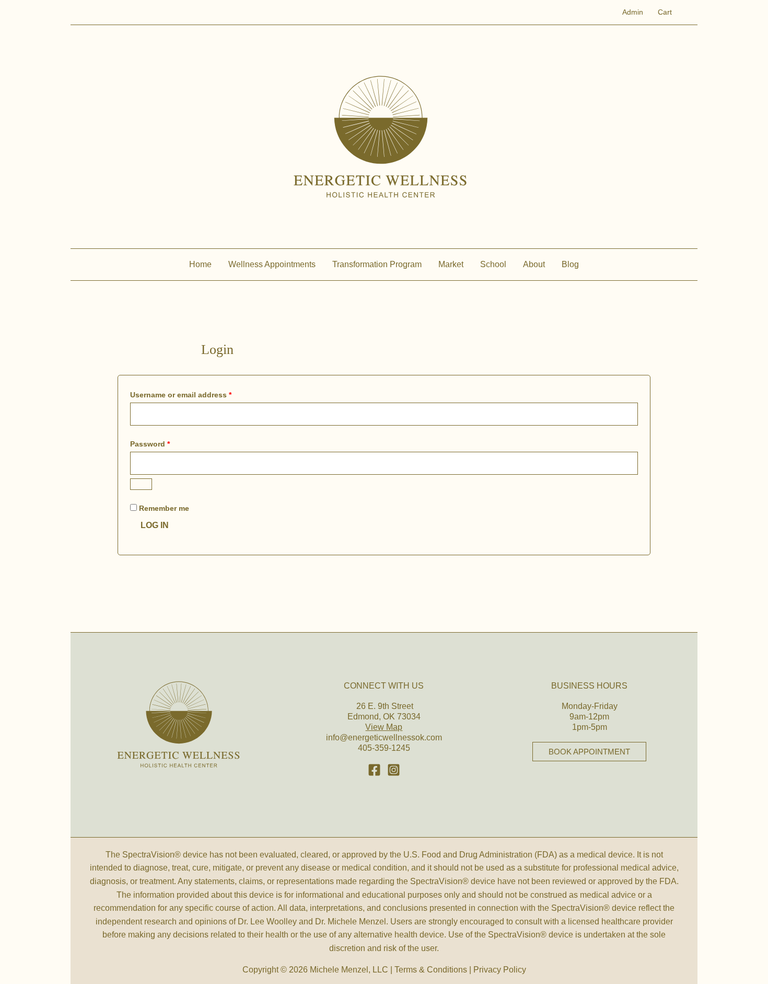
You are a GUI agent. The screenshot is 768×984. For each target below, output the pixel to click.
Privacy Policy (499, 969)
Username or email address (196, 394)
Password (166, 443)
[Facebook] (374, 769)
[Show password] (141, 484)
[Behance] (393, 769)
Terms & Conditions (430, 969)
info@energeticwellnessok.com (384, 737)
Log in (155, 525)
